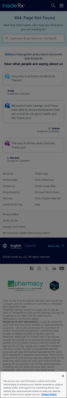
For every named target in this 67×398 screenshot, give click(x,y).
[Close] (63, 376)
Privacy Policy (49, 394)
